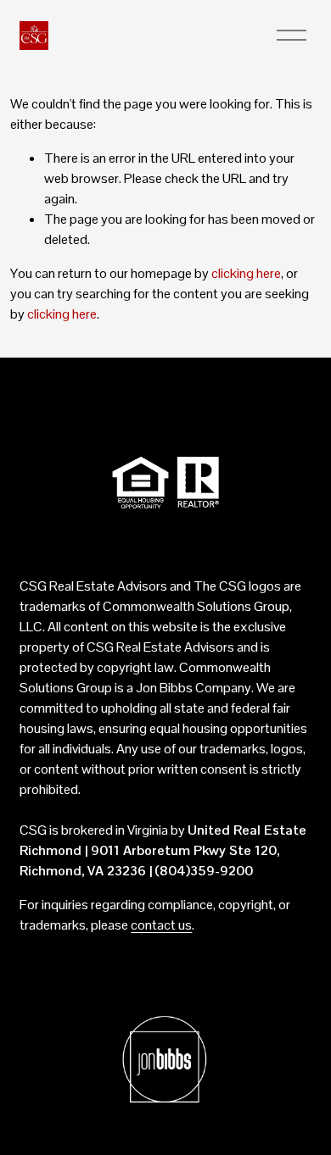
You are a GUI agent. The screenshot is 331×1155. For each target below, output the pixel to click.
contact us (161, 925)
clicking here (246, 273)
